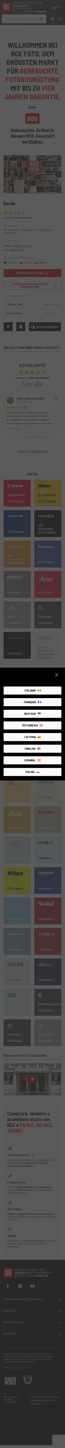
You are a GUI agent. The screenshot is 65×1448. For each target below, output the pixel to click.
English (30, 748)
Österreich (30, 725)
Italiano (30, 690)
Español (30, 760)
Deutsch (30, 713)
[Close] (56, 675)
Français (30, 702)
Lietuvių (30, 737)
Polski (30, 771)
